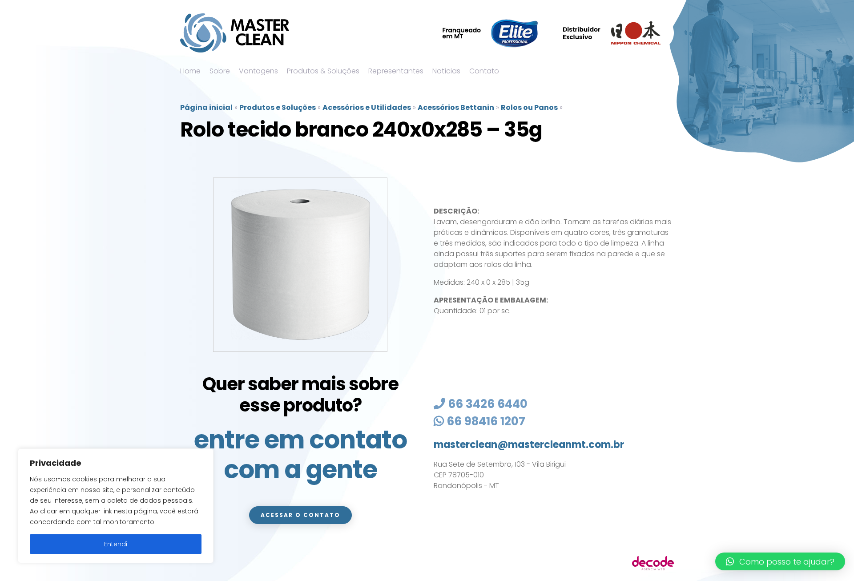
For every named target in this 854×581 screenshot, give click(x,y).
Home (190, 71)
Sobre (219, 71)
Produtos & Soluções (323, 71)
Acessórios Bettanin (456, 107)
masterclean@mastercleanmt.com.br (529, 445)
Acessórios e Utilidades (366, 107)
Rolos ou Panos (529, 107)
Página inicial (206, 107)
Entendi (115, 544)
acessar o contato (300, 515)
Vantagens (258, 71)
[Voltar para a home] (234, 32)
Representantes (395, 71)
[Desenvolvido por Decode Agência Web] (653, 562)
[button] (780, 561)
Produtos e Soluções (277, 107)
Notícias (446, 71)
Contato (484, 71)
